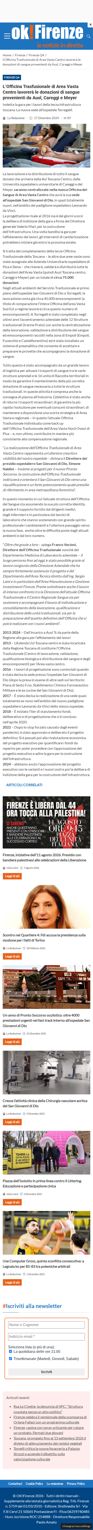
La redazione (55, 1483)
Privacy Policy (76, 1483)
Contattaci (15, 1483)
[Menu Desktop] (7, 36)
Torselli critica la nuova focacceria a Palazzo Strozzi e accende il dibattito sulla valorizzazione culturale (47, 1453)
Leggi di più (12, 876)
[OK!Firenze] (47, 35)
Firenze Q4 (11, 77)
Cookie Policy (34, 1483)
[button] (88, 36)
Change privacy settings (76, 1526)
